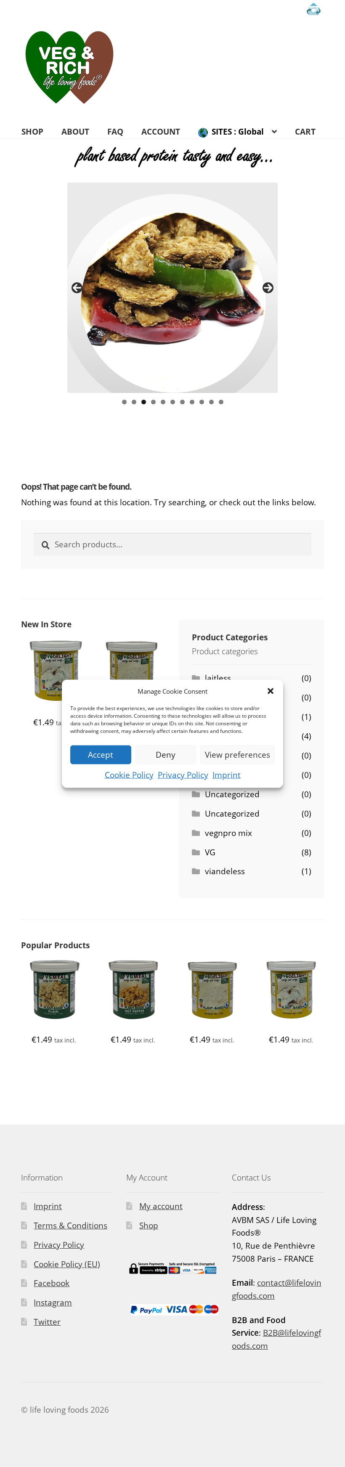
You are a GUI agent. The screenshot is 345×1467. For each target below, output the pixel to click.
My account (161, 1206)
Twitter (47, 1321)
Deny (165, 754)
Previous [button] (77, 287)
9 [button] (201, 402)
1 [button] (124, 402)
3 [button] (143, 402)
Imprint (226, 774)
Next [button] (268, 287)
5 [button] (163, 402)
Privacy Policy (183, 774)
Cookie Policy (129, 774)
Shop (148, 1225)
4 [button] (153, 402)
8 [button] (192, 402)
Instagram (53, 1302)
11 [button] (221, 402)
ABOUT (75, 131)
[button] (270, 691)
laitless (218, 678)
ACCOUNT (160, 131)
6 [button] (172, 402)
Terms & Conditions (70, 1225)
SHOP (32, 131)
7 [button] (182, 402)
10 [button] (211, 402)
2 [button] (134, 402)
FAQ (115, 131)
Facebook (51, 1283)
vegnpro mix (228, 833)
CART (305, 131)
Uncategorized (232, 794)
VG (210, 852)
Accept (100, 754)
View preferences (237, 754)
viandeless (225, 871)
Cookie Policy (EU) (67, 1264)
